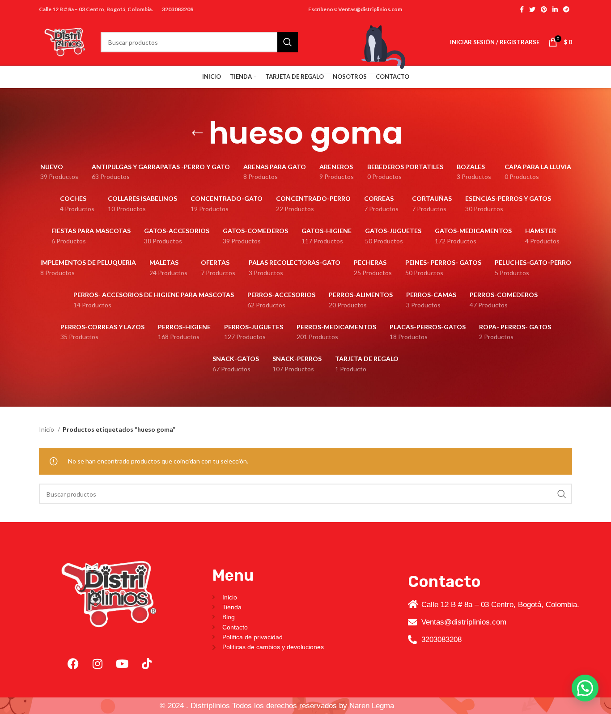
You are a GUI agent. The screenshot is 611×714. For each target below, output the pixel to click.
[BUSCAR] (562, 494)
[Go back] (197, 133)
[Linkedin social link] (555, 9)
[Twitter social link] (532, 9)
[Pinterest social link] (544, 9)
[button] (585, 688)
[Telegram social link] (566, 9)
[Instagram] (97, 663)
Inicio (47, 429)
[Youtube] (122, 663)
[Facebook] (73, 663)
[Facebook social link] (521, 9)
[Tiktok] (147, 663)
